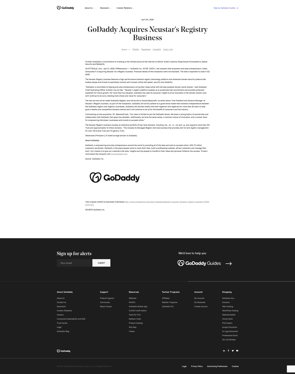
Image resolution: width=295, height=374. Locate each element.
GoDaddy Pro (168, 306)
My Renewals (199, 302)
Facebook (145, 49)
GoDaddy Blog (63, 331)
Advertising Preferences (217, 366)
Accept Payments (229, 327)
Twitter (135, 49)
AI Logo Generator (230, 331)
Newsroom (104, 7)
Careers (60, 314)
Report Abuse (106, 306)
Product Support (107, 298)
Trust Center (62, 323)
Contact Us (61, 302)
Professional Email (230, 335)
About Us (88, 7)
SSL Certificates (229, 339)
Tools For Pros (135, 314)
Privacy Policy (197, 366)
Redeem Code (135, 318)
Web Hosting (227, 306)
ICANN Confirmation (137, 310)
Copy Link (168, 49)
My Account (199, 298)
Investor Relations (124, 7)
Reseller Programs (169, 302)
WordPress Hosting (230, 310)
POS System (227, 323)
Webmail (132, 298)
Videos (132, 331)
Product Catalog (136, 323)
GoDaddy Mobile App (138, 306)
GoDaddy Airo (228, 298)
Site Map (132, 327)
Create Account (201, 306)
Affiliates (166, 298)
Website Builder (229, 314)
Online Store (227, 318)
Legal (59, 327)
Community (105, 302)
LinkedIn (157, 49)
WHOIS (132, 302)
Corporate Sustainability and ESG (71, 318)
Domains (226, 302)
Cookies (235, 366)
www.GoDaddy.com (119, 153)
